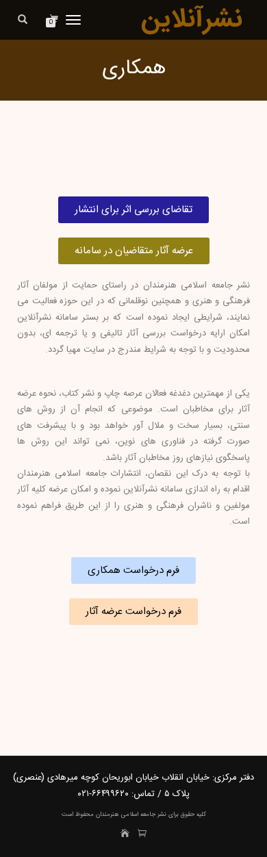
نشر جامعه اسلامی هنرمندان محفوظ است (114, 814)
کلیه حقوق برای (186, 814)
